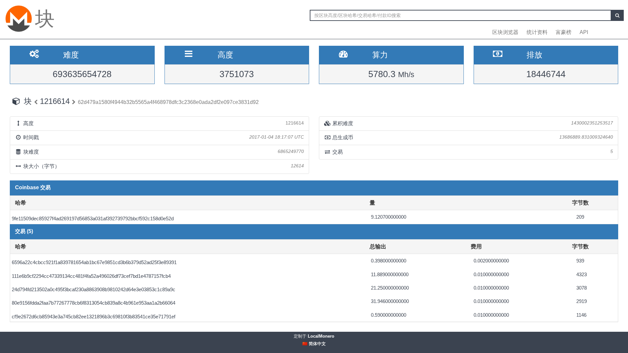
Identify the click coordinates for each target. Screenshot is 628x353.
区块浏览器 (505, 32)
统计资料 (537, 32)
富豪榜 (563, 32)
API (584, 32)
